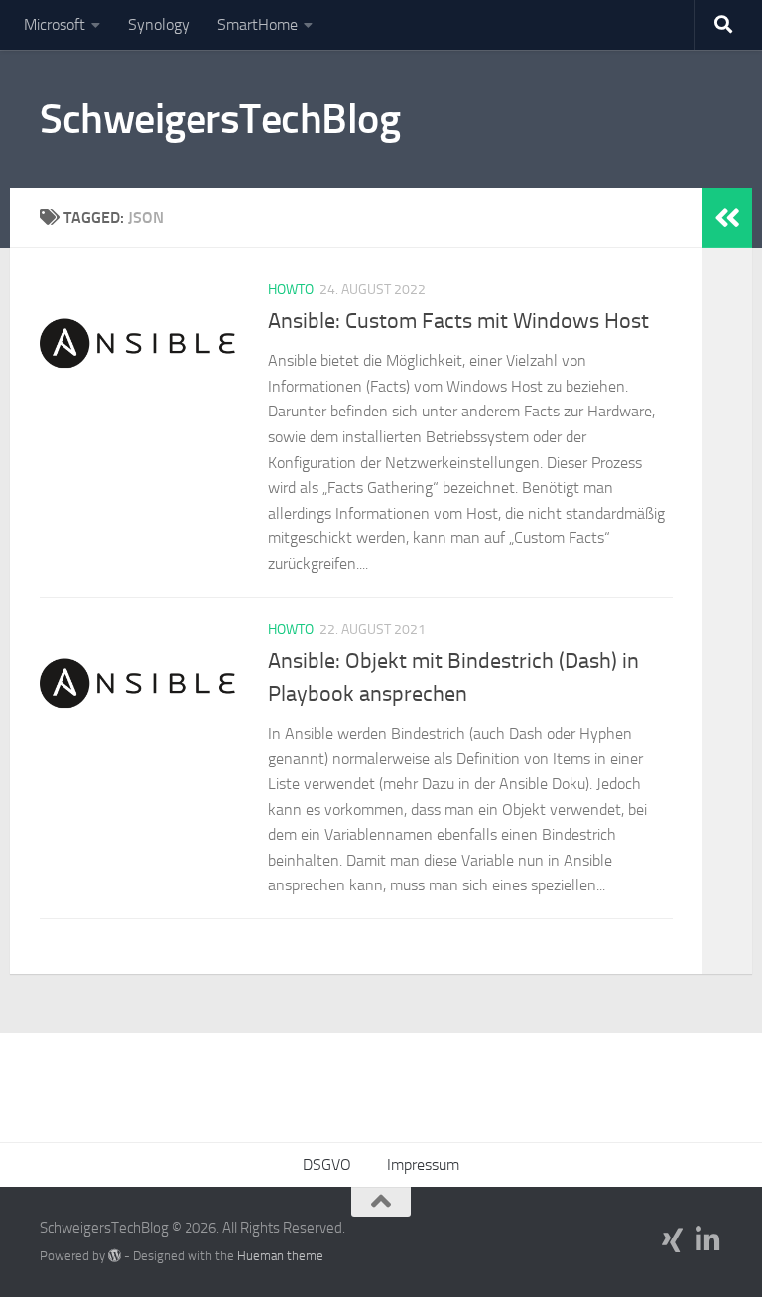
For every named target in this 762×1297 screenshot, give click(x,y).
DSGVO (327, 1164)
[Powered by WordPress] (114, 1255)
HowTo (291, 289)
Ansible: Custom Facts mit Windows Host (458, 321)
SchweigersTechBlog (220, 119)
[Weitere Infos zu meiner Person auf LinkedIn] (708, 1240)
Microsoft (54, 24)
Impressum (423, 1164)
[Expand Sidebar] (727, 218)
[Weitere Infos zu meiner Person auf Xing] (673, 1240)
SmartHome (257, 24)
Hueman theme (280, 1255)
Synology (159, 24)
